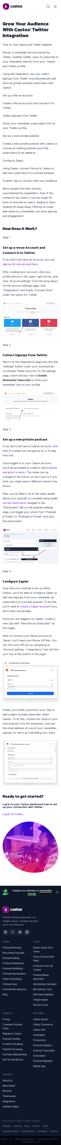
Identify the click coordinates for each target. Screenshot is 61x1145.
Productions (39, 1040)
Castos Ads (39, 1029)
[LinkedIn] (27, 932)
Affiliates (7, 1126)
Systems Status (11, 1106)
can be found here (14, 503)
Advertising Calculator (45, 984)
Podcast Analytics (42, 1045)
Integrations (9, 1101)
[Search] (48, 6)
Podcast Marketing (13, 968)
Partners (18, 1126)
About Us (7, 1080)
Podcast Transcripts (43, 1050)
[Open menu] (55, 6)
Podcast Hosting (11, 1038)
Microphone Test (42, 989)
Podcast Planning (12, 947)
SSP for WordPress (13, 1059)
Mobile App (39, 1066)
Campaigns (39, 1034)
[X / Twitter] (13, 932)
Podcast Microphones (14, 989)
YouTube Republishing (15, 1054)
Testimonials (9, 1096)
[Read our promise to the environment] (57, 892)
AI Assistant (39, 1055)
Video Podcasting (12, 978)
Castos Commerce (43, 1024)
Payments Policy (11, 1131)
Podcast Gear (10, 984)
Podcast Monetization (14, 973)
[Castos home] (12, 6)
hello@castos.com (31, 1141)
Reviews (7, 1090)
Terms (45, 1126)
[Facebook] (5, 932)
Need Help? (9, 1085)
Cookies (54, 1131)
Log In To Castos (13, 814)
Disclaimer (42, 1131)
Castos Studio (40, 1019)
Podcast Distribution (13, 963)
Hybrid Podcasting (12, 1049)
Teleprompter (40, 999)
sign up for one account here (20, 264)
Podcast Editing (11, 958)
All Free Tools (40, 1004)
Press (27, 1126)
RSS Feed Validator (43, 994)
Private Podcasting (13, 1044)
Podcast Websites (43, 1061)
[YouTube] (20, 932)
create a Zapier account (34, 606)
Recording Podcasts (13, 952)
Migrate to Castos (12, 1033)
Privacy (36, 1126)
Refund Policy (27, 1131)
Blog (5, 994)
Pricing (6, 1019)
